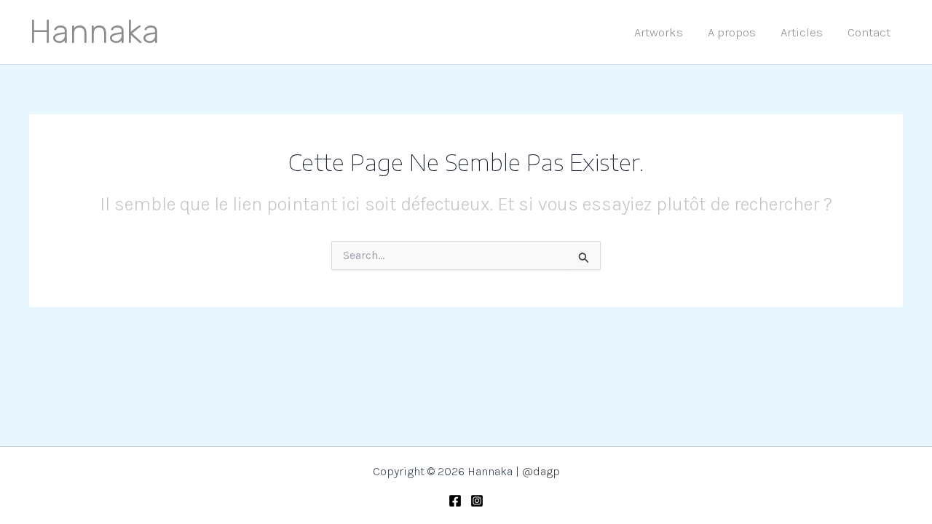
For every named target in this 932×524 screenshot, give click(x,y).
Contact (869, 32)
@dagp (541, 471)
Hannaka (94, 31)
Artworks (658, 32)
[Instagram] (476, 500)
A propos (732, 32)
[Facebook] (455, 500)
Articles (802, 32)
